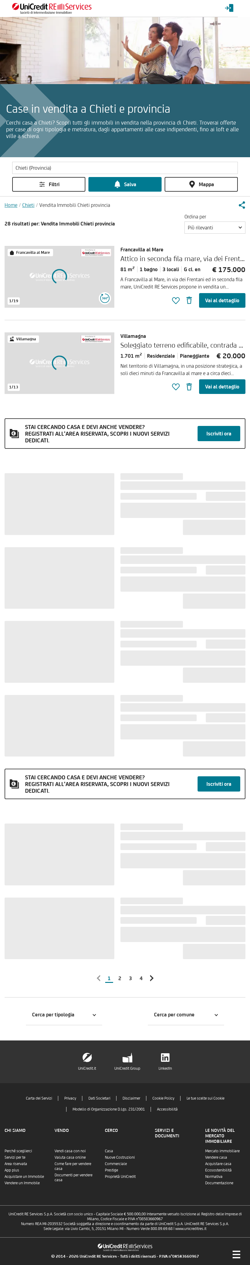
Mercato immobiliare (222, 1151)
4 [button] (141, 978)
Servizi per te (15, 1157)
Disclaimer (131, 1098)
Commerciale (116, 1163)
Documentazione (219, 1183)
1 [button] (109, 978)
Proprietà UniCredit (120, 1176)
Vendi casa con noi (70, 1151)
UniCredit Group (127, 1068)
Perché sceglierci (18, 1151)
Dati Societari (99, 1098)
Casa (109, 1151)
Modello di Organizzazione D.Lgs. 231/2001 (109, 1109)
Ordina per (195, 217)
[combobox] (214, 227)
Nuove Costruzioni (120, 1157)
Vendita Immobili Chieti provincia (74, 205)
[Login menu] (229, 8)
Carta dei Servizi (39, 1098)
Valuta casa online (70, 1157)
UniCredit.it (87, 1068)
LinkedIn (165, 1068)
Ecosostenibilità (218, 1170)
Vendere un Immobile (22, 1183)
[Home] (51, 8)
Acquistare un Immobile (24, 1176)
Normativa (214, 1176)
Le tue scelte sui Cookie (205, 1098)
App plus (12, 1170)
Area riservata (16, 1163)
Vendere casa (216, 1157)
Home (11, 205)
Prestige (111, 1170)
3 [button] (130, 978)
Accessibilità (167, 1109)
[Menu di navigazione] (236, 1254)
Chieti (28, 205)
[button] (241, 205)
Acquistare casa (218, 1163)
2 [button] (119, 978)
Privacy (70, 1098)
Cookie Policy (163, 1098)
